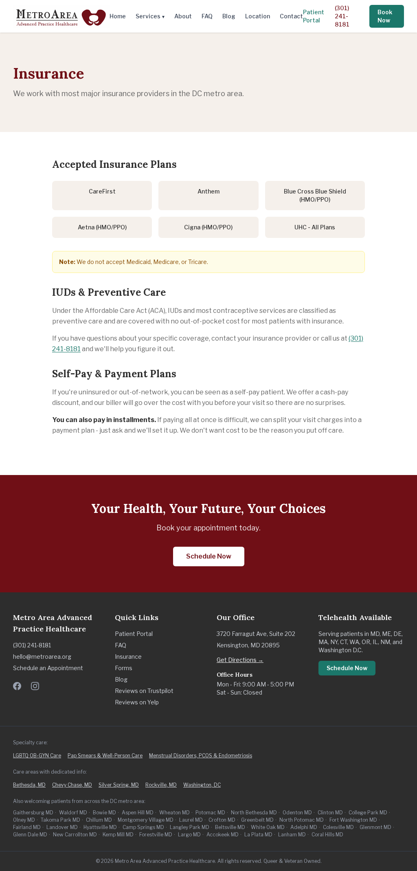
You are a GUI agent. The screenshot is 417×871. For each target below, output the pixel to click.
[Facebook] (17, 686)
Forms (123, 667)
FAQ (207, 16)
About (183, 16)
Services (150, 16)
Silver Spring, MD (119, 785)
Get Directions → (240, 659)
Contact (291, 16)
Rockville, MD (161, 785)
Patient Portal (313, 16)
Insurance (128, 656)
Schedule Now (208, 556)
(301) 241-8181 (342, 16)
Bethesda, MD (29, 785)
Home (118, 16)
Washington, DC (202, 785)
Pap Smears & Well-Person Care (105, 755)
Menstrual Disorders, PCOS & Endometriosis (200, 755)
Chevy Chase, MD (72, 785)
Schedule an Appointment (48, 667)
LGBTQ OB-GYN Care (37, 755)
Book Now (384, 16)
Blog (228, 16)
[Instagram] (35, 686)
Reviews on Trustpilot (144, 690)
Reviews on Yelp (137, 702)
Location (257, 16)
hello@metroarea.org (42, 656)
